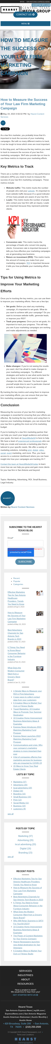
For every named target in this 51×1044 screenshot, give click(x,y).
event (9, 453)
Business (19, 806)
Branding (19, 794)
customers (19, 809)
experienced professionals (30, 441)
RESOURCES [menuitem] (25, 983)
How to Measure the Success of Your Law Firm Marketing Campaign (27, 890)
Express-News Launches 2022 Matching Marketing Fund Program (27, 739)
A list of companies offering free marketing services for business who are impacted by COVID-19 (27, 760)
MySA (22, 2)
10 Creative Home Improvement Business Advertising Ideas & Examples (27, 721)
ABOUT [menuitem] (25, 979)
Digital (18, 791)
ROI (28, 263)
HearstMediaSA (29, 438)
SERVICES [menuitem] (25, 970)
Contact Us (24, 14)
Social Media (21, 803)
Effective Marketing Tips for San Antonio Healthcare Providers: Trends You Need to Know (27, 881)
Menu (24, 23)
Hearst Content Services (22, 507)
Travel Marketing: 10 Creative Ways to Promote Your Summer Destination (27, 712)
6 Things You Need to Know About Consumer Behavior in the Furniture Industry (27, 906)
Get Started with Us (24, 995)
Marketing (11, 479)
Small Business (40, 479)
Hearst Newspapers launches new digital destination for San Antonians (26, 945)
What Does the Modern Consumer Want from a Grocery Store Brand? (27, 915)
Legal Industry (7, 482)
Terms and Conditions (25, 1035)
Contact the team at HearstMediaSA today (19, 464)
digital (35, 450)
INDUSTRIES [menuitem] (25, 975)
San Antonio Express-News (38, 2)
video (41, 450)
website (31, 191)
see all (10, 814)
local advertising (22, 788)
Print (17, 800)
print (30, 450)
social (3, 453)
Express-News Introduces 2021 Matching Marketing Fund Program (27, 730)
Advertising (22, 479)
